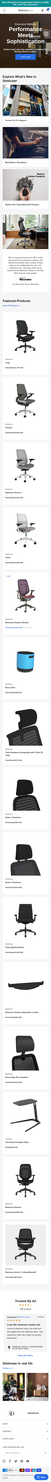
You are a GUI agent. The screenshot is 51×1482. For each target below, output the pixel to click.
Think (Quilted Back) (14, 947)
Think (7, 557)
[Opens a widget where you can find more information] (41, 1477)
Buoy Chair (10, 687)
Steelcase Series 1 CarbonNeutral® (20, 1272)
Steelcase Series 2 (13, 492)
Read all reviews (25, 1355)
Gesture (8, 428)
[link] (25, 1347)
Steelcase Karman (13, 1207)
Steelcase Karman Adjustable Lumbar (22, 1012)
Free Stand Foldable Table (17, 1142)
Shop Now (25, 57)
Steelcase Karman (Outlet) (17, 622)
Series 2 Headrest (13, 882)
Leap (7, 363)
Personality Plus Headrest (16, 1077)
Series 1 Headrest (13, 817)
